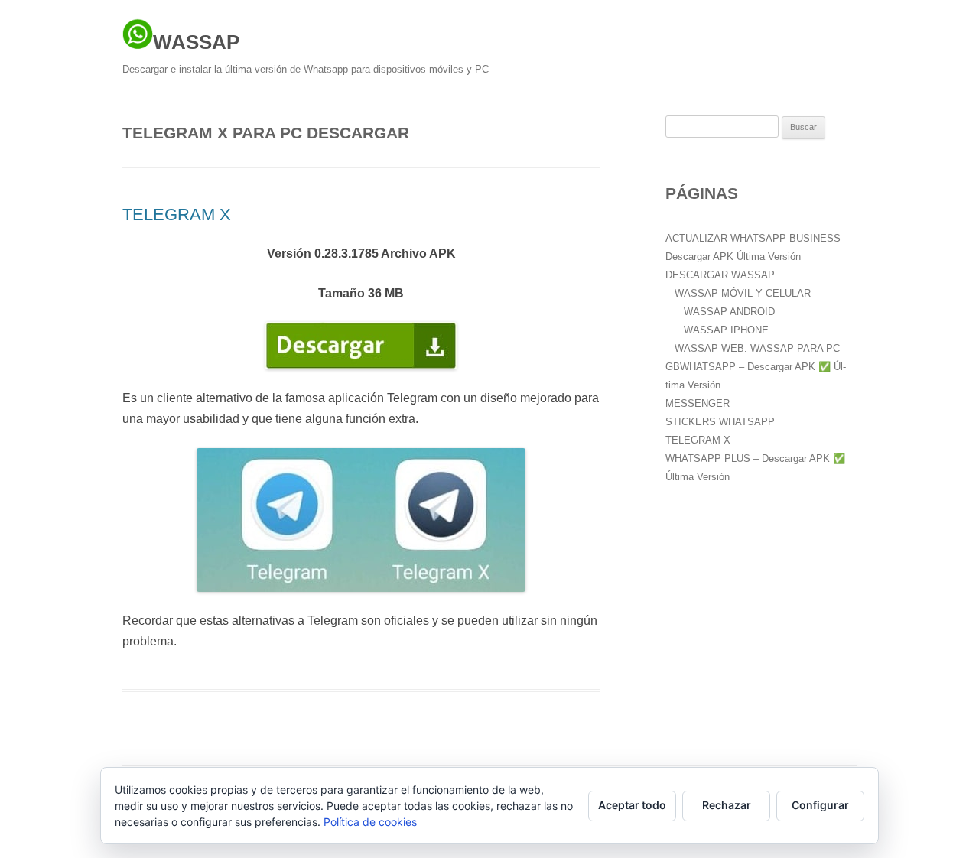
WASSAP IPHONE (726, 330)
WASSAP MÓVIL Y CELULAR (743, 293)
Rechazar (726, 804)
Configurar (820, 804)
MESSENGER (697, 403)
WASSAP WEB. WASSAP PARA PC (757, 348)
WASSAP (196, 42)
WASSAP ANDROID (729, 311)
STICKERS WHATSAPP (720, 421)
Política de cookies (370, 821)
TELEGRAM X (176, 214)
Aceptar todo (632, 804)
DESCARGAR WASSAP (720, 275)
